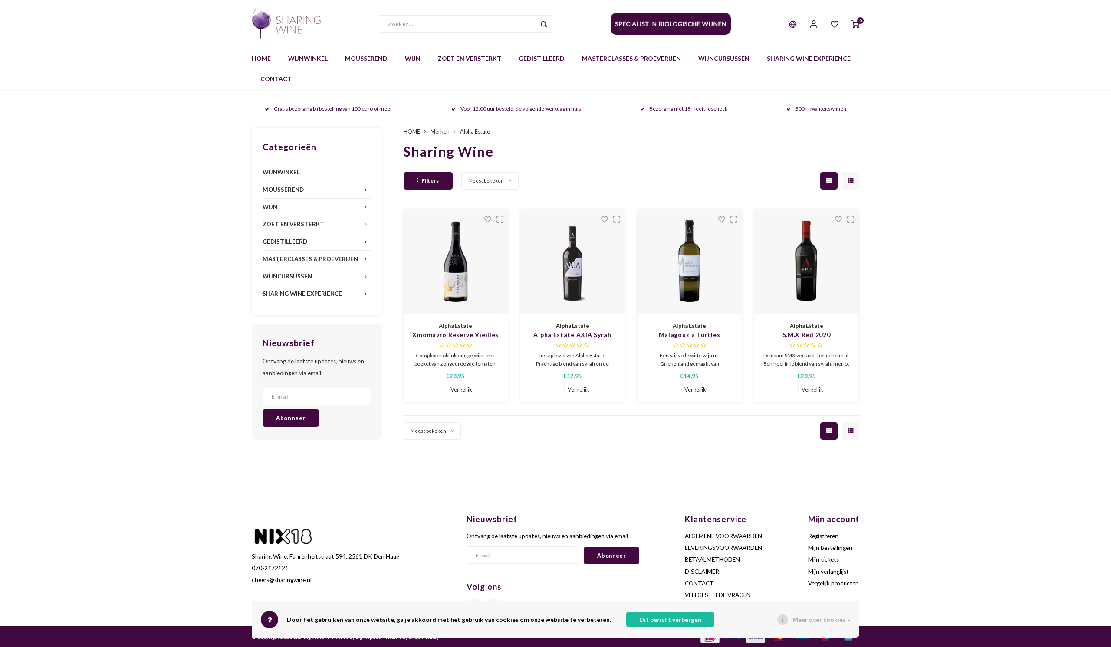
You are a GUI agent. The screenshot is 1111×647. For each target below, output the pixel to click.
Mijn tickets (823, 559)
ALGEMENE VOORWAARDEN (723, 536)
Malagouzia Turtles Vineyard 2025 (689, 335)
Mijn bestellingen (830, 547)
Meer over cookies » (821, 619)
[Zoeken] (543, 24)
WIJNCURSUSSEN (723, 58)
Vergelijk (461, 389)
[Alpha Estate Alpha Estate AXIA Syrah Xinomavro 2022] (572, 261)
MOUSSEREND (366, 58)
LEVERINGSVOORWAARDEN (723, 547)
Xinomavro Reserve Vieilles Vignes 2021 (455, 335)
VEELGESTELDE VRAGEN (718, 594)
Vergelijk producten (833, 583)
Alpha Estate (475, 131)
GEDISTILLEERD (542, 58)
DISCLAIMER (702, 571)
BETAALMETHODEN (712, 559)
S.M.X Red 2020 (806, 334)
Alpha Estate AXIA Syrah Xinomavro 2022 (572, 335)
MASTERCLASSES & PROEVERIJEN (631, 58)
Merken (440, 131)
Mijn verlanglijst (828, 571)
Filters (430, 180)
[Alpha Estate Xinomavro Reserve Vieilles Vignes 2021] (456, 261)
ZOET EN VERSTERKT (469, 58)
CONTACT (276, 78)
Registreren (823, 536)
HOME (261, 58)
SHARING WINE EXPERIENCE (809, 58)
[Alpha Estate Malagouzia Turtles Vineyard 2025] (690, 261)
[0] (855, 24)
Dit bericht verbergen (670, 619)
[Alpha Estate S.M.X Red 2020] (806, 261)
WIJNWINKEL (308, 58)
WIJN (413, 58)
